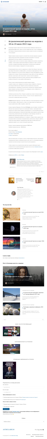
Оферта (32, 436)
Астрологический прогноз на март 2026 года (33, 241)
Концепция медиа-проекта (37, 434)
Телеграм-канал (15, 411)
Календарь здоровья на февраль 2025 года (33, 307)
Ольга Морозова (8, 34)
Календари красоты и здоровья (9, 26)
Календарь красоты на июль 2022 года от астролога (30, 180)
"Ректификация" (23, 399)
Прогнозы (18, 26)
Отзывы (10, 135)
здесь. (42, 151)
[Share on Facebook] (5, 41)
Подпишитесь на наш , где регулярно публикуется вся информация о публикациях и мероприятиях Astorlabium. (21, 412)
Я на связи (11, 133)
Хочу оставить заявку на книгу (9, 401)
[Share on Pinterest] (5, 48)
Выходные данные (39, 436)
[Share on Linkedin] (5, 52)
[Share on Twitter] (5, 45)
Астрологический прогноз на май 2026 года (33, 213)
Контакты (28, 434)
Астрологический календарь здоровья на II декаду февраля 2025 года (33, 293)
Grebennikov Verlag (14, 435)
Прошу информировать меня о (9, 394)
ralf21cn (15, 155)
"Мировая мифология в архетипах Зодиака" (30, 397)
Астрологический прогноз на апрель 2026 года (32, 227)
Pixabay (22, 155)
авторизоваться (21, 257)
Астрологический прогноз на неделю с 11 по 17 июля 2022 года (19, 180)
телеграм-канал (37, 146)
